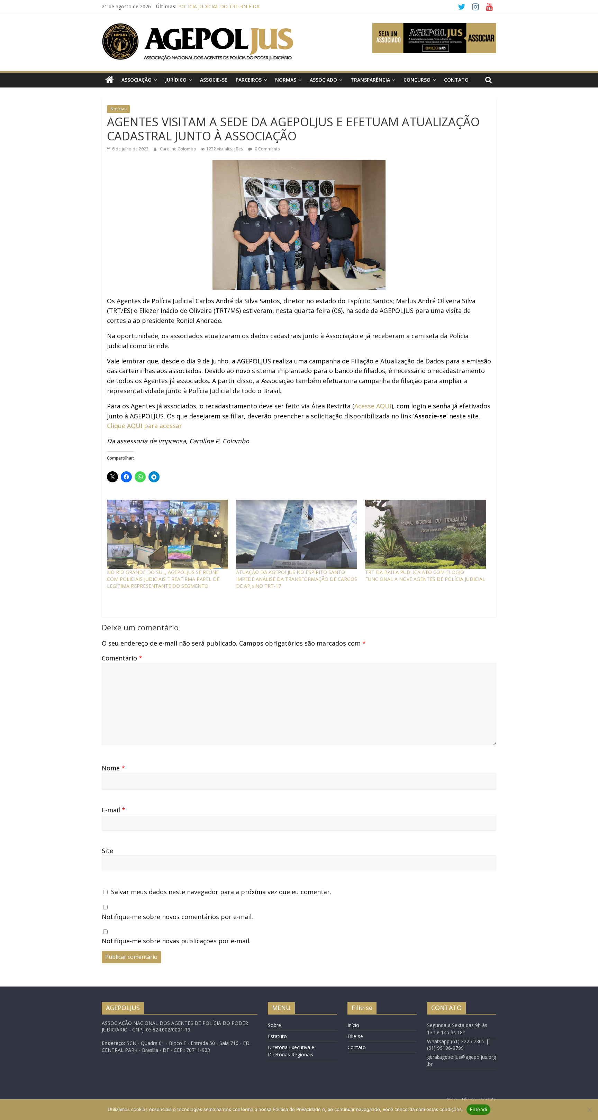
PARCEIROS (249, 79)
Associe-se (213, 79)
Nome (113, 768)
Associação (136, 79)
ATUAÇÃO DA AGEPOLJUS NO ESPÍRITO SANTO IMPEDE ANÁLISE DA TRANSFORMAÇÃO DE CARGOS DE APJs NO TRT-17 (296, 579)
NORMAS (285, 79)
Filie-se (355, 1036)
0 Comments (267, 149)
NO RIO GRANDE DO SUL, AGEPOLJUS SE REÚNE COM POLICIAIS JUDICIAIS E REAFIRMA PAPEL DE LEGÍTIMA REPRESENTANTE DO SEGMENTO (163, 579)
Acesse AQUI (372, 406)
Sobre (274, 1025)
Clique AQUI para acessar (144, 426)
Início (353, 1025)
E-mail (113, 810)
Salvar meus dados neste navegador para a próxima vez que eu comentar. (221, 892)
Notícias (118, 109)
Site (107, 850)
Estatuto (277, 1036)
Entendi (478, 1109)
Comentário (122, 658)
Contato (456, 79)
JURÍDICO (176, 79)
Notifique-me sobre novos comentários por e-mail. (177, 917)
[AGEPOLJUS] (109, 80)
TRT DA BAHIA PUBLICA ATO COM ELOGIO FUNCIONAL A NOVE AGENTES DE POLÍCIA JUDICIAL (425, 575)
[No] (589, 1109)
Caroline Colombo (178, 149)
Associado (323, 79)
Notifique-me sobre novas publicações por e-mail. (176, 941)
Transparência (370, 79)
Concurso (417, 79)
